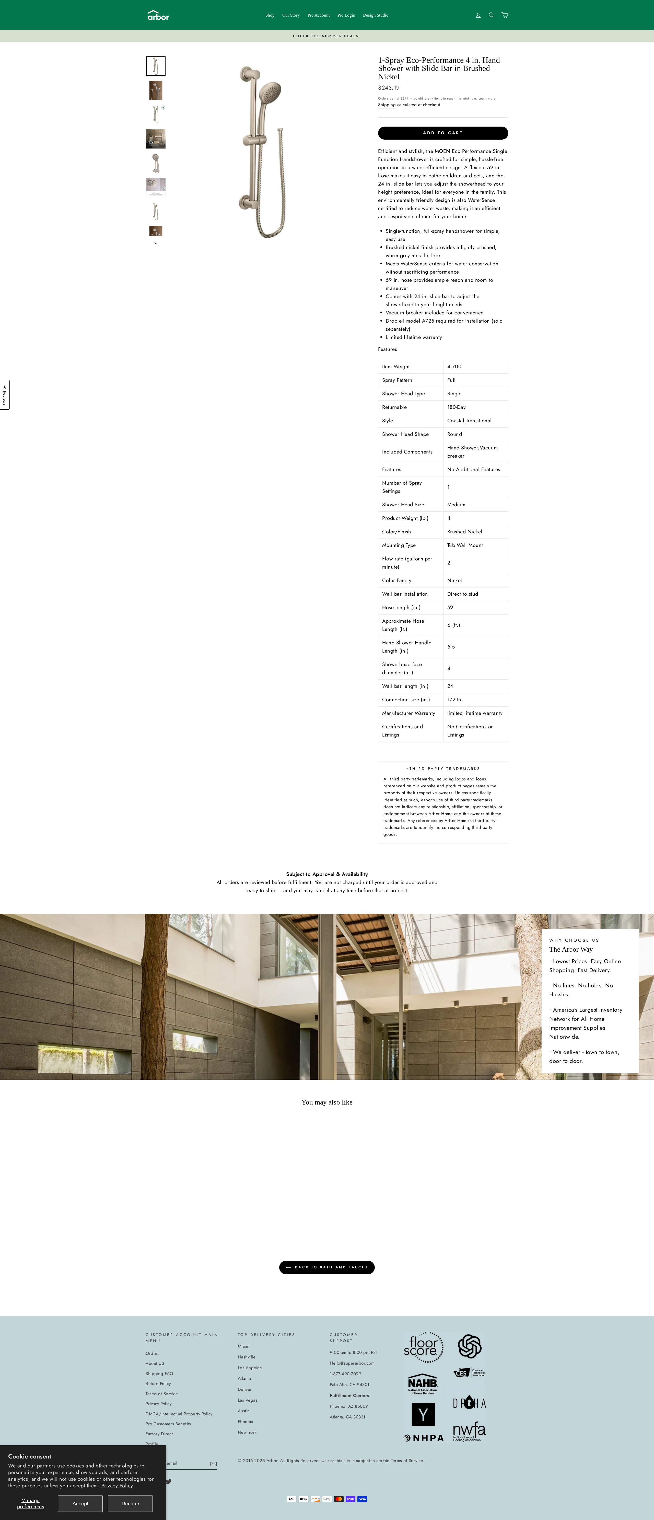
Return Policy (158, 1383)
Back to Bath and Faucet (330, 1267)
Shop (270, 15)
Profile (152, 1444)
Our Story (291, 15)
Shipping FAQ (159, 1373)
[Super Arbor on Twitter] (169, 1480)
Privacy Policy (117, 1485)
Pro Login (346, 15)
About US (155, 1363)
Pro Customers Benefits (168, 1424)
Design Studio (376, 15)
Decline (130, 1503)
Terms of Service (162, 1394)
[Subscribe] (213, 1464)
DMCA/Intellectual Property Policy (179, 1414)
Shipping (387, 105)
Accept (80, 1503)
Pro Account (319, 15)
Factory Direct (159, 1434)
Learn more (487, 98)
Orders (152, 1353)
